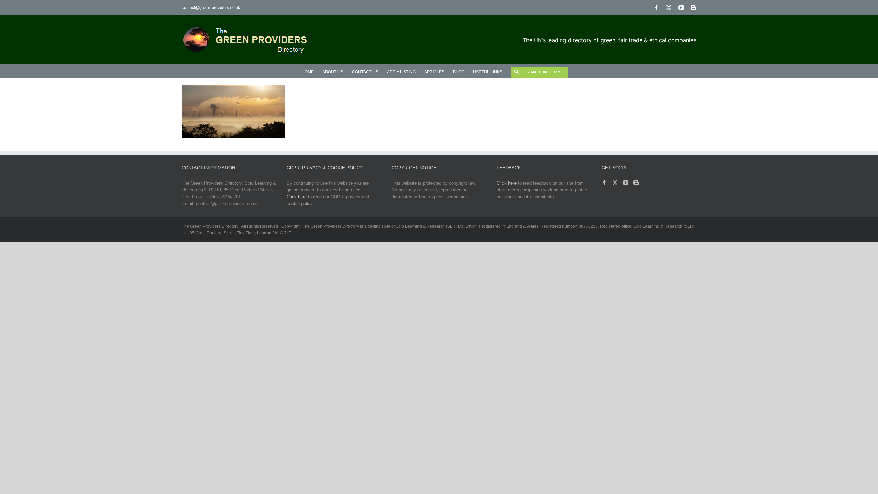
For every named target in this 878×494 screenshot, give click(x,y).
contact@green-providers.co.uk (211, 7)
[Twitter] (615, 182)
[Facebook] (604, 182)
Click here (297, 196)
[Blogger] (636, 182)
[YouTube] (625, 182)
